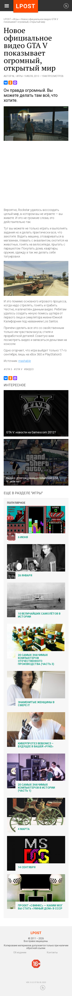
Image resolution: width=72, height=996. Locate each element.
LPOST (7, 19)
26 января (25, 575)
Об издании (19, 952)
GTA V (18, 369)
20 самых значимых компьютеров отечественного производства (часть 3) (36, 659)
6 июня (23, 537)
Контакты (52, 952)
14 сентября (26, 867)
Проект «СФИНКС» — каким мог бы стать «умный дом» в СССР (40, 907)
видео (30, 369)
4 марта (24, 829)
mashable (24, 361)
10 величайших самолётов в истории (39, 615)
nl (13, 76)
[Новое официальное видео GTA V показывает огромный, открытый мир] (36, 140)
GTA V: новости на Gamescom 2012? (31, 432)
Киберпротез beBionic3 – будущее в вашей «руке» (35, 745)
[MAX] (15, 83)
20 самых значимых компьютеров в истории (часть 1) (36, 787)
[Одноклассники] (10, 83)
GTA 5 (8, 369)
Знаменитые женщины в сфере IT (36, 704)
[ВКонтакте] (6, 83)
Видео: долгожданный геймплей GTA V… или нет (32, 479)
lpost (25, 6)
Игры (16, 19)
